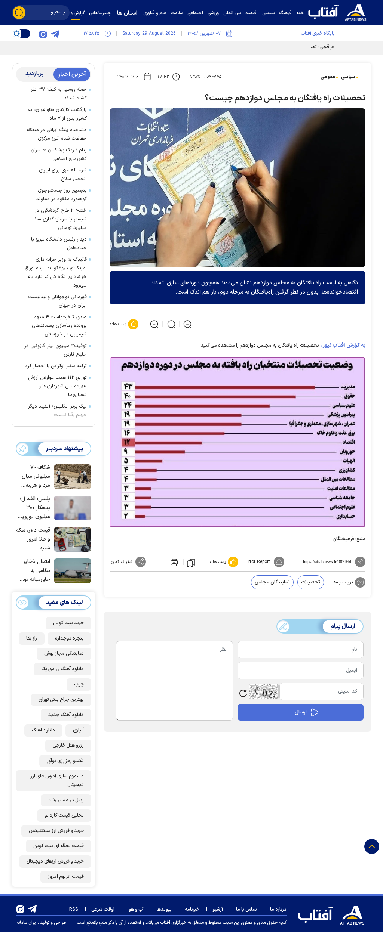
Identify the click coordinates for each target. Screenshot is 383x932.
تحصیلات (310, 582)
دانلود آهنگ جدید (66, 715)
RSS (73, 909)
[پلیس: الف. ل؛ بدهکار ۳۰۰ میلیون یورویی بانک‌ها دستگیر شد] (70, 507)
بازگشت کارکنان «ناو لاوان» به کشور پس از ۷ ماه (57, 114)
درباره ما (278, 909)
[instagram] (43, 33)
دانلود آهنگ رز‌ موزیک (62, 669)
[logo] (339, 11)
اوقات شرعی (102, 909)
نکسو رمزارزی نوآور (65, 761)
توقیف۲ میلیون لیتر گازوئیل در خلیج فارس (55, 350)
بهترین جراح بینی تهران (61, 699)
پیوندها (164, 909)
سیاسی (348, 77)
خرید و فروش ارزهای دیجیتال (55, 861)
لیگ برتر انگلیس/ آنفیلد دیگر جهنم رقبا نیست (57, 411)
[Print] (173, 561)
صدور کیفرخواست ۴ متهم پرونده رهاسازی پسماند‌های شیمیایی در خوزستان (59, 325)
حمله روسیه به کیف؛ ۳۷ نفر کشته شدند (59, 94)
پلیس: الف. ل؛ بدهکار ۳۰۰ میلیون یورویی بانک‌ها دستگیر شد (34, 508)
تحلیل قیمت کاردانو (64, 815)
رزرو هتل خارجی (68, 745)
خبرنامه (192, 909)
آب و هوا (136, 909)
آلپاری (78, 730)
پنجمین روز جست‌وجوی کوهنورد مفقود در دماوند (61, 195)
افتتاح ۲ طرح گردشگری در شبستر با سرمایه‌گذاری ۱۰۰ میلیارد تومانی (61, 219)
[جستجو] (19, 12)
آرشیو (217, 909)
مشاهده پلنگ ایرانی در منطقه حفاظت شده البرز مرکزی (57, 134)
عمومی (328, 77)
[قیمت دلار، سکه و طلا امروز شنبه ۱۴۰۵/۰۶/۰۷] (70, 539)
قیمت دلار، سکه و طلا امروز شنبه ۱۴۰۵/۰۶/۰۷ (33, 539)
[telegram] (54, 33)
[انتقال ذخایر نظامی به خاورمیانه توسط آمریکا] (70, 570)
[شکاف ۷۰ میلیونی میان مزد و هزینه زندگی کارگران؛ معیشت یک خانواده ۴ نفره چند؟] (70, 476)
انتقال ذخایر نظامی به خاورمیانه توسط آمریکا (33, 571)
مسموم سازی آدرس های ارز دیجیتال (57, 780)
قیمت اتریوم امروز (66, 876)
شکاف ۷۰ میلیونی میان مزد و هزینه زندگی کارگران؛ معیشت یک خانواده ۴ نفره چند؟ (34, 477)
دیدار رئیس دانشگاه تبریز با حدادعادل (59, 244)
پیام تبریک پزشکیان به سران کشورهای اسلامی (59, 154)
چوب (79, 684)
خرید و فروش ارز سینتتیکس (56, 831)
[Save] (191, 562)
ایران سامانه (26, 922)
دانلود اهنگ (43, 730)
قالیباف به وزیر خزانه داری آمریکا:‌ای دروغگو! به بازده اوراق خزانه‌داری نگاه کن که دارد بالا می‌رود (56, 272)
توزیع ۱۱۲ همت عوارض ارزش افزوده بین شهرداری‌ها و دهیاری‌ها (57, 386)
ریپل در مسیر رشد (66, 800)
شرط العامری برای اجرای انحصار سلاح (63, 175)
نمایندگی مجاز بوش (64, 653)
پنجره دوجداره (69, 638)
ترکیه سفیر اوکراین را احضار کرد (56, 366)
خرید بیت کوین (68, 623)
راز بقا (31, 638)
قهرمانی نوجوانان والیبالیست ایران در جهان (57, 301)
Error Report (258, 561)
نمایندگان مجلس (272, 582)
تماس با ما (246, 909)
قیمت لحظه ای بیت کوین (58, 846)
